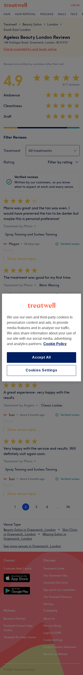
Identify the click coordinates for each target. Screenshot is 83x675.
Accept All (41, 357)
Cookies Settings (41, 370)
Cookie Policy (55, 344)
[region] (41, 337)
